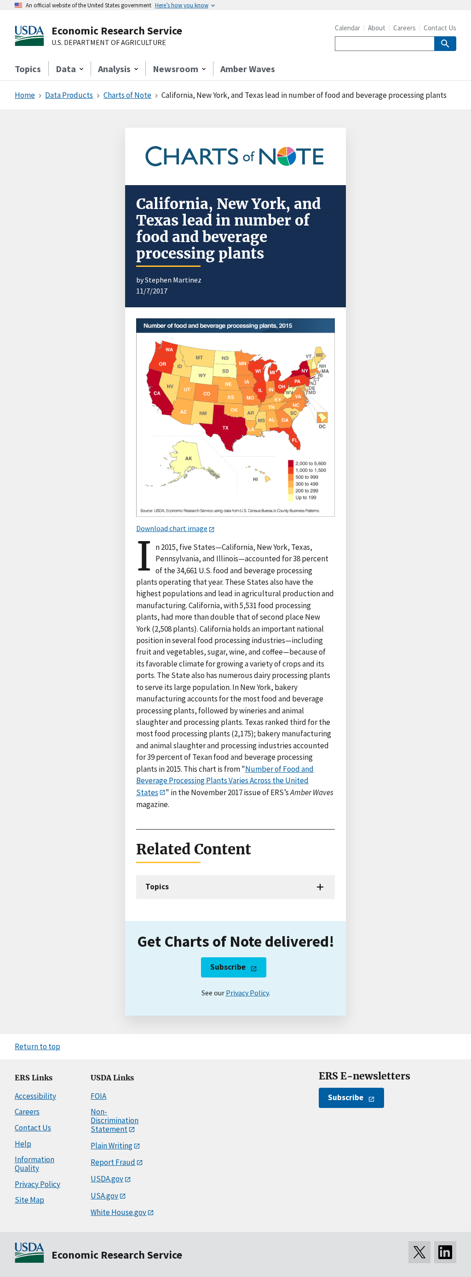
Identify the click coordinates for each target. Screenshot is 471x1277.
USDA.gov (107, 1179)
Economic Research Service (117, 30)
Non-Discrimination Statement (114, 1120)
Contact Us (440, 28)
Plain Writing (111, 1146)
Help (23, 1144)
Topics (28, 68)
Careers (404, 28)
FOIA (98, 1096)
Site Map (29, 1200)
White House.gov (118, 1212)
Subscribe (228, 967)
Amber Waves (247, 68)
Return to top (37, 1046)
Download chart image (171, 528)
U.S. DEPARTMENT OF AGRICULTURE (109, 43)
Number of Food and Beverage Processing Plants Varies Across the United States (225, 780)
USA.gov (104, 1196)
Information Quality (34, 1163)
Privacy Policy (247, 992)
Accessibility (35, 1096)
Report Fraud (113, 1162)
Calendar (347, 28)
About (376, 28)
